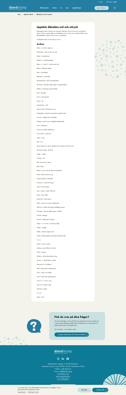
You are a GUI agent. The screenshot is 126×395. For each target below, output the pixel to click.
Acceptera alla (100, 390)
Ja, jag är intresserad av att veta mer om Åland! (71, 334)
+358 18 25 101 (66, 369)
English (115, 2)
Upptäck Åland (77, 8)
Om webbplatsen (63, 379)
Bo (61, 8)
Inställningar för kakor (33, 392)
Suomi (110, 2)
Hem (19, 14)
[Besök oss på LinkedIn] (63, 359)
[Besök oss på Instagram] (58, 359)
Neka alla (84, 390)
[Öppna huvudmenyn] (115, 8)
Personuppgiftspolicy (63, 376)
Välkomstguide (44, 8)
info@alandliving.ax (65, 371)
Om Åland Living (63, 374)
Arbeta (54, 8)
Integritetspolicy (22, 392)
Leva (67, 8)
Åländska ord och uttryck (44, 14)
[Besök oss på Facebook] (68, 359)
